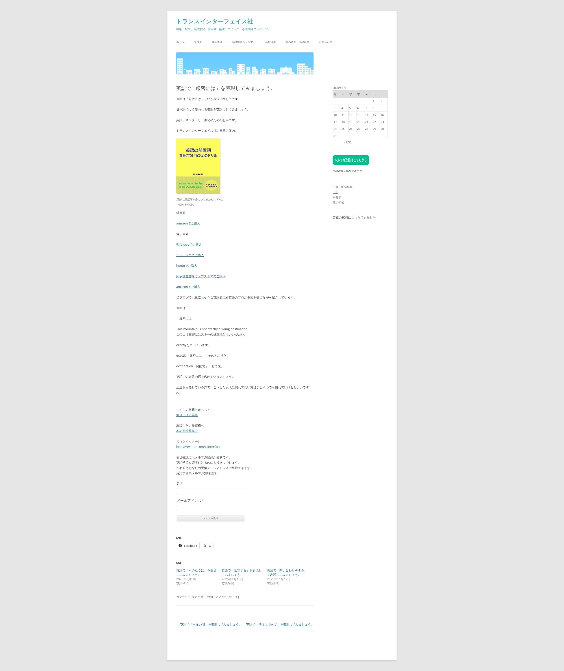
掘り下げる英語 (187, 415)
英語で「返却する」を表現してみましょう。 (242, 572)
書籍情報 (217, 42)
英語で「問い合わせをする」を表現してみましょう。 (287, 572)
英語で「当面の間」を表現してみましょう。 (209, 624)
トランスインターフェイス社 (214, 21)
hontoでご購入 (186, 265)
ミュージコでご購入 (190, 255)
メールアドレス (190, 500)
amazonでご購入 (188, 223)
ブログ (198, 42)
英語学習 (197, 597)
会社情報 (270, 42)
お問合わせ (325, 42)
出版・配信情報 (343, 187)
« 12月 (348, 142)
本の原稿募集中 (187, 431)
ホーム (180, 42)
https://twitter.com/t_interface (198, 447)
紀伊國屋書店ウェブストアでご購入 (201, 276)
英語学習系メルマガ (244, 42)
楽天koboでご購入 (189, 244)
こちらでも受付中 (363, 217)
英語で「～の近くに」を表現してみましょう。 (196, 572)
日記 (335, 192)
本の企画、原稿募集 (297, 42)
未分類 (337, 197)
